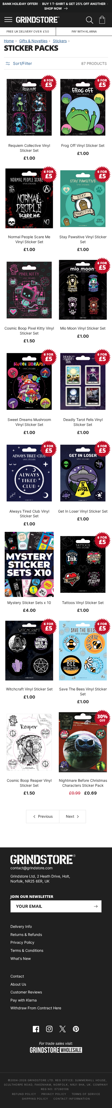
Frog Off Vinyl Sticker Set (82, 145)
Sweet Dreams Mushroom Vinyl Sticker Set (29, 421)
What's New (20, 958)
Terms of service (86, 1094)
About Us (18, 984)
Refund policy (24, 1094)
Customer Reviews (26, 992)
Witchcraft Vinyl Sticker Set (29, 689)
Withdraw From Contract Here (35, 1008)
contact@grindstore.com (31, 868)
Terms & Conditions (26, 950)
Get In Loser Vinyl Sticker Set (83, 511)
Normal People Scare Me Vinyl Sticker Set (29, 239)
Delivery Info (21, 926)
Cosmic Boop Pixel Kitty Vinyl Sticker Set (29, 330)
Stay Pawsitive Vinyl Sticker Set (83, 239)
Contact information (71, 1098)
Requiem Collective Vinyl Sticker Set (29, 147)
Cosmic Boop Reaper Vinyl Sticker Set (29, 782)
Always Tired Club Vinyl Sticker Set (29, 513)
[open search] (89, 20)
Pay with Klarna (23, 1000)
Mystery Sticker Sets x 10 (29, 602)
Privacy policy (53, 1094)
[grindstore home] (56, 860)
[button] (103, 20)
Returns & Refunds (26, 934)
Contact (17, 976)
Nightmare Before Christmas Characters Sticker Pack (83, 782)
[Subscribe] (95, 906)
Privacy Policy (22, 942)
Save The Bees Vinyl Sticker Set (83, 691)
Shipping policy (35, 1098)
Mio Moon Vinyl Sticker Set (82, 328)
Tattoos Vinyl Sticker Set (83, 602)
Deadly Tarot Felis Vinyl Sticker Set (83, 421)
